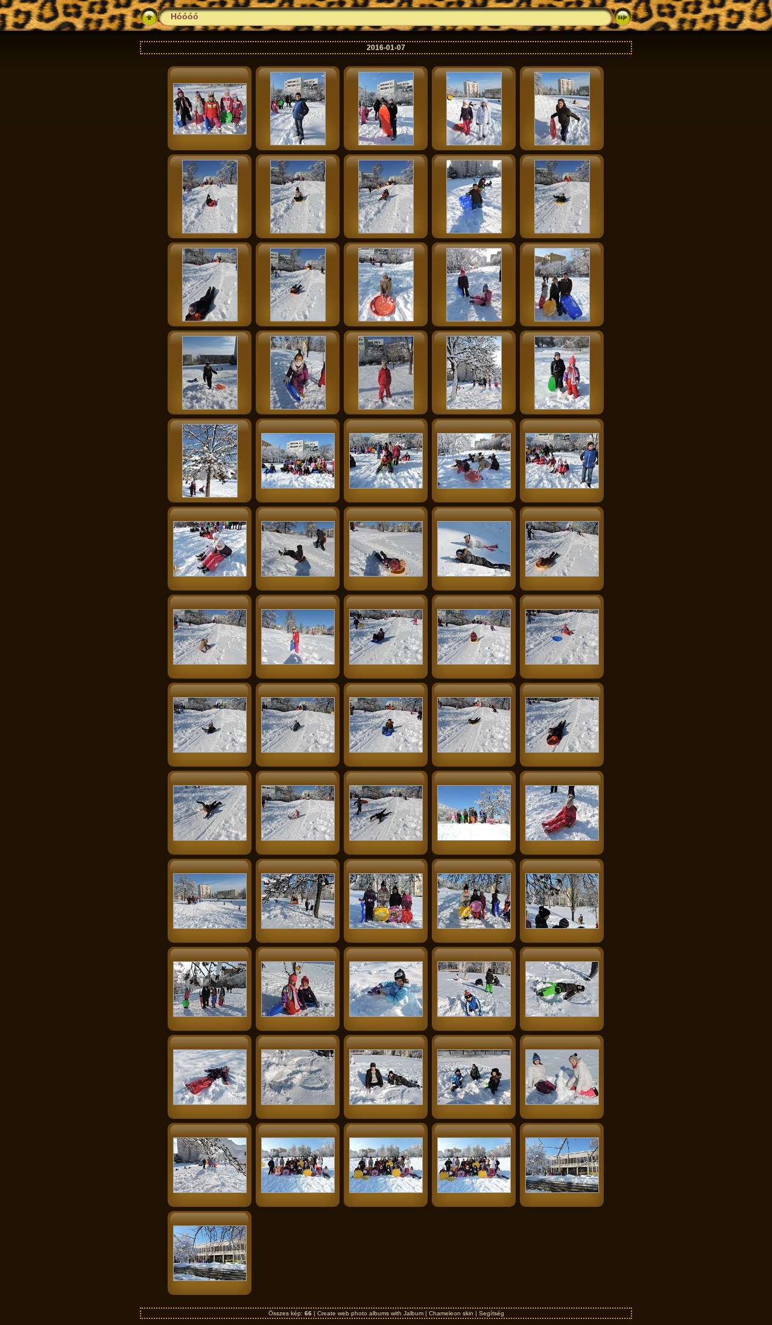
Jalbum (413, 1313)
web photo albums (363, 1313)
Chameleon (445, 1313)
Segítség (491, 1313)
